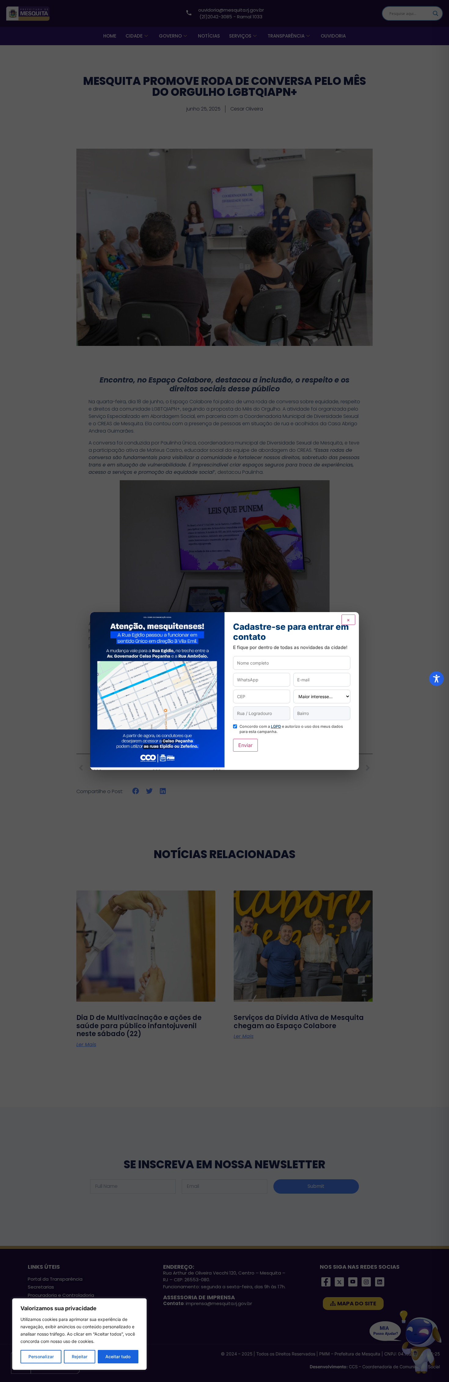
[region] (79, 1334)
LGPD (276, 726)
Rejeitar (79, 1356)
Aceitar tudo (117, 1356)
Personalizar (41, 1356)
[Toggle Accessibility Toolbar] (436, 679)
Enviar (245, 745)
